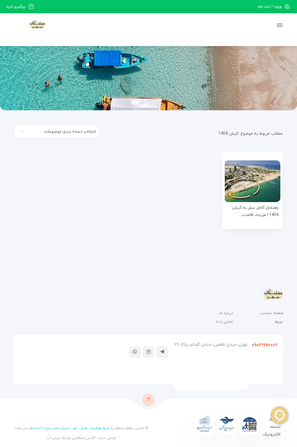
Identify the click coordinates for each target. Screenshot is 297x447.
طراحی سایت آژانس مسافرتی (93, 438)
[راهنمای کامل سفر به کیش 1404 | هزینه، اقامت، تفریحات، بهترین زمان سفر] (252, 181)
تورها (279, 322)
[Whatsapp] (135, 352)
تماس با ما (224, 322)
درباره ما (226, 313)
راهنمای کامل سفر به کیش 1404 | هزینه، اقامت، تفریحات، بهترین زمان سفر (254, 212)
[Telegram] (162, 352)
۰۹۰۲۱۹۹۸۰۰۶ (264, 345)
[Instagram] (148, 352)
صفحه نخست (271, 313)
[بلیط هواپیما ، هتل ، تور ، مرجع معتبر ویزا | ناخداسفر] (30, 26)
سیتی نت (53, 438)
